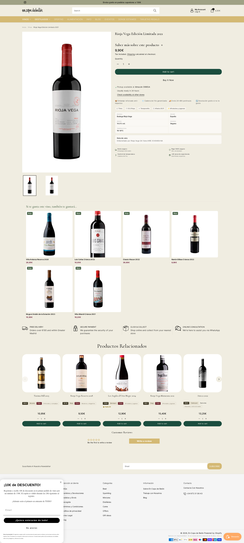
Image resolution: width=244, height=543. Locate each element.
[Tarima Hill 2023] (41, 373)
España (173, 116)
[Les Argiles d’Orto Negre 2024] (122, 373)
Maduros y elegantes (88, 403)
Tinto (120, 108)
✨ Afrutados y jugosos (176, 108)
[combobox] (115, 10)
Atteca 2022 (202, 395)
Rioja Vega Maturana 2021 (162, 395)
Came (105, 506)
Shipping (131, 54)
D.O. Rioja (131, 108)
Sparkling (107, 493)
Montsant (113, 403)
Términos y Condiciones (73, 506)
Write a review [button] (144, 441)
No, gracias (31, 528)
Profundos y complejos (50, 403)
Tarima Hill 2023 (41, 395)
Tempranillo (145, 108)
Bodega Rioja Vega (124, 116)
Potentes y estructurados (193, 406)
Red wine (203, 403)
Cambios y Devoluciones (73, 493)
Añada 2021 (159, 108)
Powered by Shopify (213, 533)
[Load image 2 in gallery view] (51, 186)
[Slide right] (219, 379)
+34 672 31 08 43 (194, 493)
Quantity (119, 59)
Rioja (71, 403)
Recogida (67, 502)
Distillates (107, 502)
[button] (215, 10)
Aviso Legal (67, 515)
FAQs (65, 489)
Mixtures (106, 498)
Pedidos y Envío (69, 498)
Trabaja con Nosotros (152, 493)
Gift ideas (107, 515)
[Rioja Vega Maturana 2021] (162, 373)
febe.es (219, 536)
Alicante (32, 403)
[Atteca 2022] (203, 373)
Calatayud (194, 403)
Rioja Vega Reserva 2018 (81, 395)
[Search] (154, 10)
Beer (105, 489)
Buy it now (168, 80)
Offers (105, 511)
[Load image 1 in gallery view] (29, 186)
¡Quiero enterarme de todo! (32, 520)
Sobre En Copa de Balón (153, 489)
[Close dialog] (60, 482)
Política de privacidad (72, 511)
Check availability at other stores (130, 95)
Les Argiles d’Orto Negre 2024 (122, 395)
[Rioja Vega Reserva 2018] (82, 373)
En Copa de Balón (196, 533)
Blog (64, 520)
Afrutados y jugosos (131, 403)
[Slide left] (25, 379)
